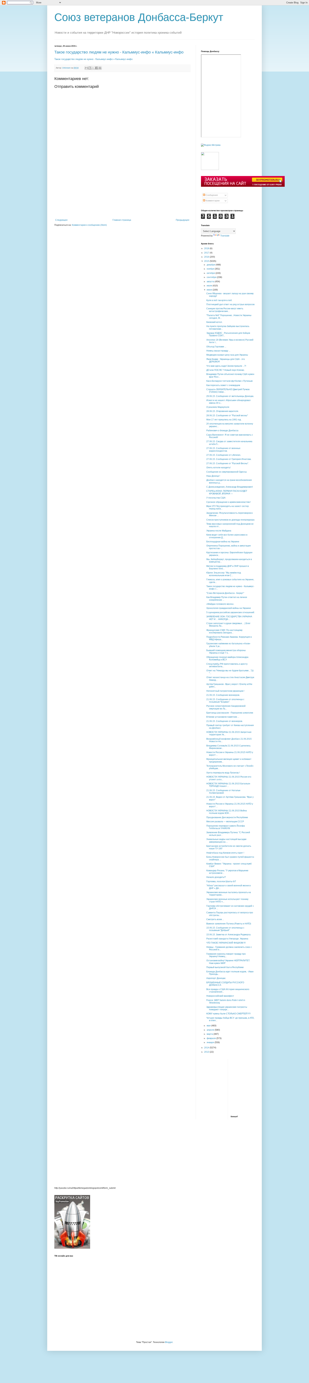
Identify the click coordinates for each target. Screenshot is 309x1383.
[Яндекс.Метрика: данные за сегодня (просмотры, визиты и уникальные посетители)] (210, 145)
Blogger (169, 1342)
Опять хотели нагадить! (218, 467)
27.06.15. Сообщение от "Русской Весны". (227, 463)
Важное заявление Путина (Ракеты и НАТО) (228, 923)
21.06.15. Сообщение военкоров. (223, 695)
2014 (207, 1047)
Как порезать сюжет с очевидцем (223, 385)
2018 (207, 248)
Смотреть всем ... (215, 919)
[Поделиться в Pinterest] (100, 68)
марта (210, 1034)
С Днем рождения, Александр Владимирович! (229, 487)
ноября (211, 269)
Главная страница (121, 220)
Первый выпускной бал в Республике (225, 967)
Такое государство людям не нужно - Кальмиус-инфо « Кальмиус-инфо (118, 52)
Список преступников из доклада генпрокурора (230, 520)
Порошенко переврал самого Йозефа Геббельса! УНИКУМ (225, 827)
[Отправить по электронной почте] (86, 68)
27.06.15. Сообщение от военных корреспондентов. (223, 449)
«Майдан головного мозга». (220, 604)
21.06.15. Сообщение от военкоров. (224, 721)
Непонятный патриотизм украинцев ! (225, 691)
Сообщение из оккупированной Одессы (226, 472)
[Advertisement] (122, 192)
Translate (224, 235)
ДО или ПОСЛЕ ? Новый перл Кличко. (225, 370)
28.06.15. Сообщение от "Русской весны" (227, 415)
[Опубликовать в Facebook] (96, 68)
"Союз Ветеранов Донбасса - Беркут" (225, 593)
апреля (211, 1030)
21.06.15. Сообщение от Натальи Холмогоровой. (223, 791)
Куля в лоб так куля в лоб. (219, 300)
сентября (212, 277)
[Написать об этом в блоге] (90, 68)
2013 (207, 1052)
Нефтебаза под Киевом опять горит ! (225, 853)
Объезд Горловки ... (216, 346)
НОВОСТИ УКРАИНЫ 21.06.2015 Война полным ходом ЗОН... (226, 811)
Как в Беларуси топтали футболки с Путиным (229, 381)
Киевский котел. (214, 322)
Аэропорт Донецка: (216, 978)
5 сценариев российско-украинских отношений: (230, 612)
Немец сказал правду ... (218, 351)
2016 (207, 257)
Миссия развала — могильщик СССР (225, 821)
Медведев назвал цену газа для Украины (227, 355)
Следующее (61, 220)
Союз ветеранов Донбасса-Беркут (138, 17)
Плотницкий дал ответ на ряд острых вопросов (230, 304)
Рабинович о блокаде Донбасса (222, 430)
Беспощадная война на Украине (222, 541)
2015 (207, 261)
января (211, 1042)
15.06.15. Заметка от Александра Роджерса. (228, 934)
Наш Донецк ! (213, 476)
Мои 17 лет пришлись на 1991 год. (223, 419)
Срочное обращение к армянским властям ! (228, 502)
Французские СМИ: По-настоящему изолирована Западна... (224, 631)
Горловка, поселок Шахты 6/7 (221, 881)
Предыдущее (182, 220)
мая (209, 1025)
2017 (207, 252)
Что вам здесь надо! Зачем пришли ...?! (226, 366)
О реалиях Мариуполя (217, 407)
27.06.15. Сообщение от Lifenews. (223, 455)
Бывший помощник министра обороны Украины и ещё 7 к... (226, 651)
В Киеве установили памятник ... (222, 717)
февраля (211, 1038)
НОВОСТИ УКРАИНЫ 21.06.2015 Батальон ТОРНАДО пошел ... (228, 784)
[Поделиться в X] (93, 68)
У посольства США (215, 498)
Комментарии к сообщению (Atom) (89, 225)
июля (210, 285)
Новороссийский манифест (220, 996)
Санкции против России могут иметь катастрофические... (224, 309)
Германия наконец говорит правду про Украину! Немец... (226, 955)
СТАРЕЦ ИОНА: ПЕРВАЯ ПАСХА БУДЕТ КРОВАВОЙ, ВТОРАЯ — (226, 492)
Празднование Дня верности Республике (227, 817)
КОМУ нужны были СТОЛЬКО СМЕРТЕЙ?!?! (228, 1013)
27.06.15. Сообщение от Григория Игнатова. (228, 459)
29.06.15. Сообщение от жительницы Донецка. (230, 396)
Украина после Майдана (218, 530)
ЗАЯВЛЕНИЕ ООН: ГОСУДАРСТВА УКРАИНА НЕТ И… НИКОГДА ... (229, 617)
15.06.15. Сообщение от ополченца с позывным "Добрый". (225, 929)
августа (211, 281)
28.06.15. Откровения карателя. (222, 411)
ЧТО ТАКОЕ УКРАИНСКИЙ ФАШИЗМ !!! (226, 943)
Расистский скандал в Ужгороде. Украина (227, 938)
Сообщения (211, 195)
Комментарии (212, 200)
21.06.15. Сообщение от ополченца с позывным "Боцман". (225, 700)
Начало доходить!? (216, 877)
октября (211, 273)
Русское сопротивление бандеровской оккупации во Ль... (226, 707)
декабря (211, 264)
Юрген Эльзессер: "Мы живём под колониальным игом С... (223, 573)
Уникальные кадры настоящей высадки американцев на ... (226, 840)
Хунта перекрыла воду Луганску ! (223, 772)
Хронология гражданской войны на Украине (228, 608)
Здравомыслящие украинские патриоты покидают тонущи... (226, 1008)
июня (210, 290)
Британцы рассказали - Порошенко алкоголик (229, 713)
